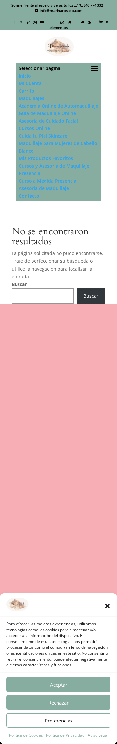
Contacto (29, 196)
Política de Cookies (26, 735)
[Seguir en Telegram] (41, 505)
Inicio (25, 76)
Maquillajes (31, 98)
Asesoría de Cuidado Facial (48, 121)
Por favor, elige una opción (41, 576)
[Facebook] (14, 22)
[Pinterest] (28, 22)
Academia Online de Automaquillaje (58, 106)
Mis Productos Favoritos (46, 158)
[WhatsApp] (62, 22)
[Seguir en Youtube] (63, 493)
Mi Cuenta (30, 83)
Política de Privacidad (65, 735)
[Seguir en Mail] (64, 505)
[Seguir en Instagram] (51, 493)
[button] (107, 606)
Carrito (26, 91)
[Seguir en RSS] (76, 505)
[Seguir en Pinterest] (39, 493)
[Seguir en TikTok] (74, 493)
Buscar (19, 284)
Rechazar (58, 702)
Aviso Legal (98, 735)
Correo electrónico (32, 555)
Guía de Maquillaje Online (47, 113)
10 (39, 471)
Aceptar (58, 684)
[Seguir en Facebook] (16, 493)
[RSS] (89, 22)
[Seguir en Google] (52, 505)
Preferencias (58, 720)
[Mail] (82, 22)
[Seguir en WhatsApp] (98, 493)
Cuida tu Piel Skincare (43, 136)
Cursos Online (34, 128)
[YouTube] (42, 22)
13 (55, 471)
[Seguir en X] (27, 493)
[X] (21, 21)
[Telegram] (69, 22)
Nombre (21, 533)
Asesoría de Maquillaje (44, 188)
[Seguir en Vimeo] (86, 493)
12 (49, 471)
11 (44, 471)
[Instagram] (35, 22)
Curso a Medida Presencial (48, 181)
